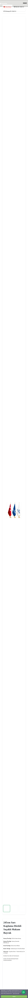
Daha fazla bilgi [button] (16, 993)
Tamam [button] (14, 996)
